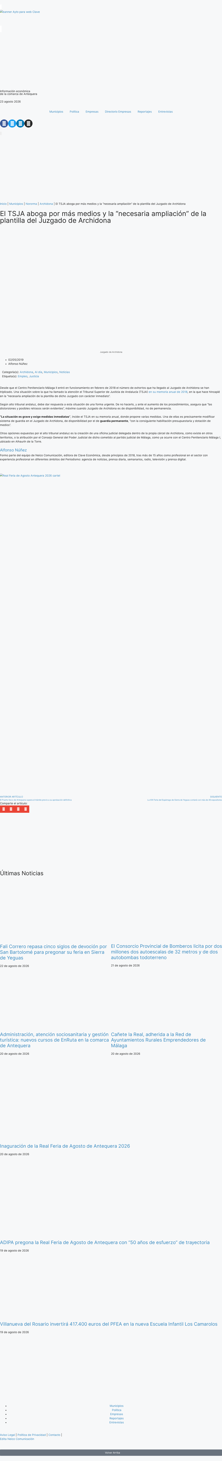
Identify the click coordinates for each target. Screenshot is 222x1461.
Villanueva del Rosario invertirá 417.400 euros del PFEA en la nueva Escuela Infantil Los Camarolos (108, 1324)
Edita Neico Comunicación (17, 1439)
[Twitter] (12, 123)
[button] (3, 809)
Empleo (22, 376)
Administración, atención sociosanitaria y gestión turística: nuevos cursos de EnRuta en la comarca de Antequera (54, 1040)
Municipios (56, 111)
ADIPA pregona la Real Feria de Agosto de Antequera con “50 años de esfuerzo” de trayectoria (105, 1242)
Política (74, 111)
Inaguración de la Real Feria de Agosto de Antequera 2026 (65, 1146)
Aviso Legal (7, 1434)
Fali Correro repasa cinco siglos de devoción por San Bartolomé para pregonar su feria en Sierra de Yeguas (53, 952)
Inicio (3, 203)
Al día (38, 372)
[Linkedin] (20, 123)
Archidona (46, 203)
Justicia (34, 376)
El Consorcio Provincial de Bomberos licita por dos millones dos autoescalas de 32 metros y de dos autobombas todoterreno (166, 951)
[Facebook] (4, 123)
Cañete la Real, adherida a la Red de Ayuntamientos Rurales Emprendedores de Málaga (158, 1040)
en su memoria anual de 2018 (168, 391)
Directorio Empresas (118, 111)
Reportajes (145, 111)
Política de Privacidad (32, 1434)
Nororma (31, 203)
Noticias (64, 372)
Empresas (92, 111)
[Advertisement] (97, 842)
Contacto (54, 1434)
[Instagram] (28, 123)
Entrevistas (165, 111)
